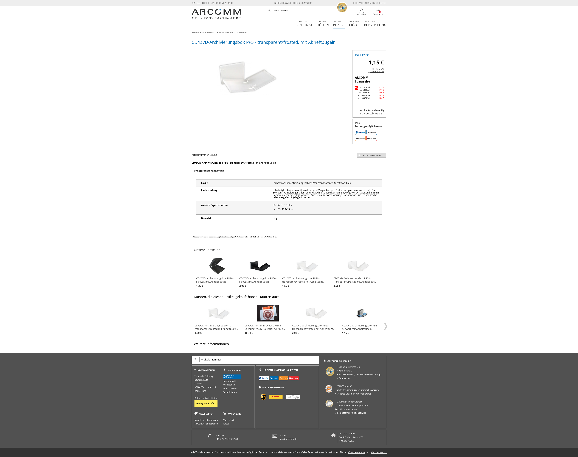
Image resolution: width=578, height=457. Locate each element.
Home (196, 32)
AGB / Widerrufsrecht (205, 387)
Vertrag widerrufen (205, 403)
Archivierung (208, 32)
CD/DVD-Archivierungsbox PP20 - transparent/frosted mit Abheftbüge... (355, 282)
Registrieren (229, 375)
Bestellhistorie (230, 392)
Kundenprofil (229, 381)
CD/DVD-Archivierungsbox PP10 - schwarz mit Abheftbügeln (215, 282)
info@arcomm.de (288, 439)
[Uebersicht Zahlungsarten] (287, 377)
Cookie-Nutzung (357, 452)
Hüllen (323, 23)
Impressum (200, 391)
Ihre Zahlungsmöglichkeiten (369, 3)
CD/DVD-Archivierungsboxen (232, 32)
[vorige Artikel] (194, 273)
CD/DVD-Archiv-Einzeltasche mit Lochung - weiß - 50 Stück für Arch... (265, 329)
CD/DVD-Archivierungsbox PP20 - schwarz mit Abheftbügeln (258, 282)
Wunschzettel (230, 388)
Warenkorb (229, 420)
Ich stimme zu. (379, 452)
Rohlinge (305, 23)
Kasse (226, 423)
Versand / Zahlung (203, 376)
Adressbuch (229, 384)
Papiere (339, 23)
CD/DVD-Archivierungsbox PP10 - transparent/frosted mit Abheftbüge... (303, 282)
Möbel (354, 23)
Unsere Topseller (207, 250)
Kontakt (198, 383)
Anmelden (228, 378)
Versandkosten (377, 71)
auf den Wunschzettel (372, 155)
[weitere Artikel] (385, 273)
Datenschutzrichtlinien (206, 398)
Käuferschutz (201, 380)
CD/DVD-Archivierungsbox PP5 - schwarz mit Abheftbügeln (360, 329)
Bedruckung (375, 23)
